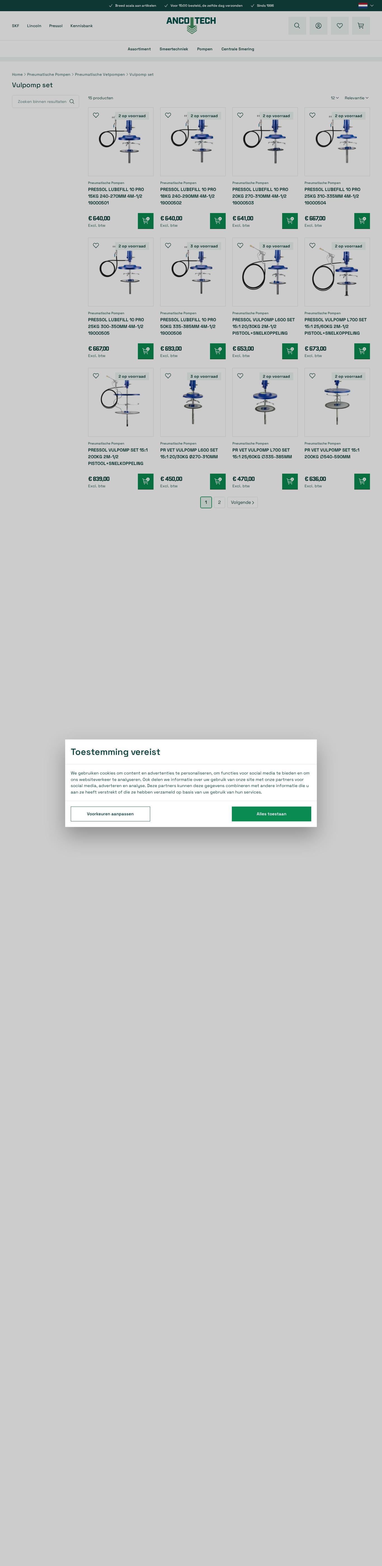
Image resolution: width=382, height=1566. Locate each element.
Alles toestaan (271, 813)
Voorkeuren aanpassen (110, 813)
